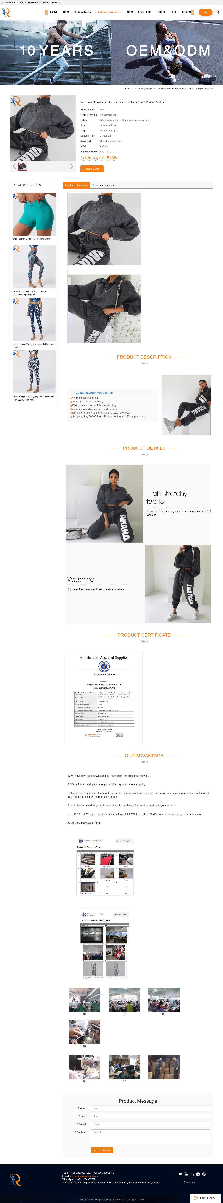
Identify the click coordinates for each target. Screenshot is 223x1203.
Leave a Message (102, 1150)
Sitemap (190, 1182)
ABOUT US (145, 12)
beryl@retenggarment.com (84, 1176)
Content (80, 1132)
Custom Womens (109, 12)
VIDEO (161, 12)
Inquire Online (92, 168)
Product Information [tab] (76, 185)
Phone (82, 1116)
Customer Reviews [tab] (103, 185)
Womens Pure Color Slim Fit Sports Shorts (31, 239)
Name (82, 1108)
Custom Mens (82, 12)
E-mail (81, 1124)
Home (127, 88)
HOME (54, 12)
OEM (66, 12)
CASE (173, 12)
